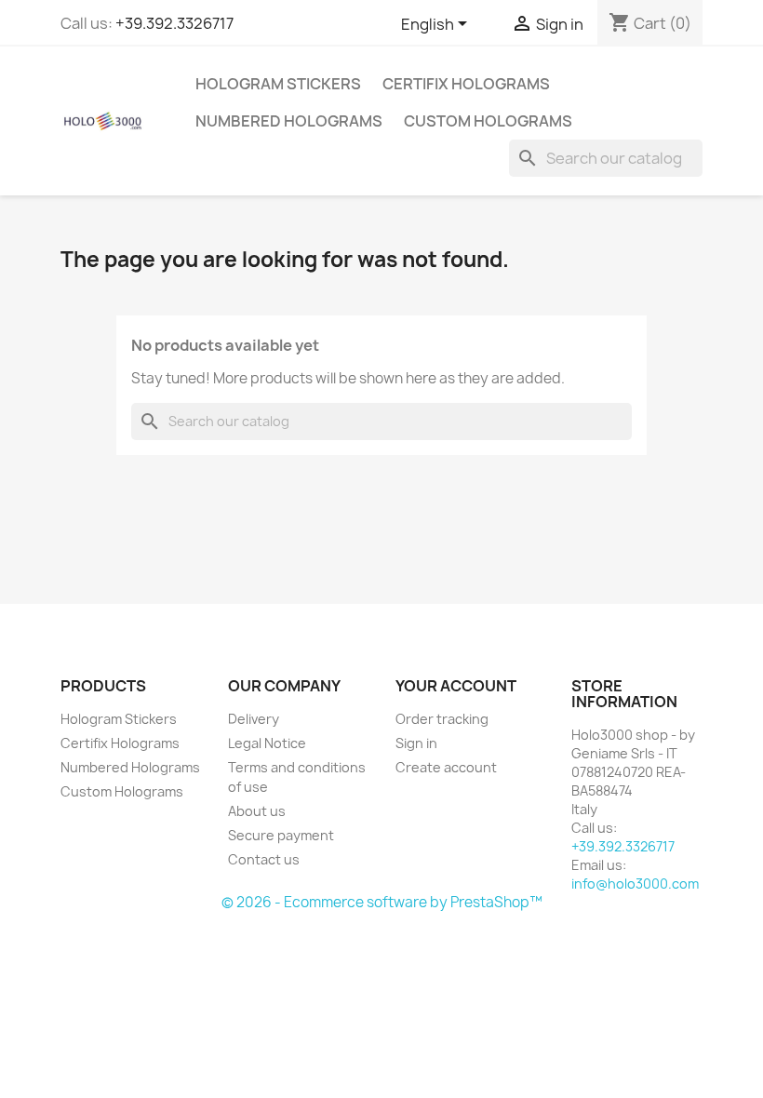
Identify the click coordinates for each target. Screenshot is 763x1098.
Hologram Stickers (278, 84)
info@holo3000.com (635, 883)
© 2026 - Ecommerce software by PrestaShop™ (381, 902)
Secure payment (281, 835)
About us (257, 811)
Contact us (264, 859)
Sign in (416, 743)
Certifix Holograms (466, 84)
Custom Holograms (488, 121)
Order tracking (442, 719)
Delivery (253, 719)
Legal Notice (267, 743)
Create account (446, 767)
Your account (455, 686)
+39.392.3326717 (174, 23)
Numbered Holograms (288, 121)
